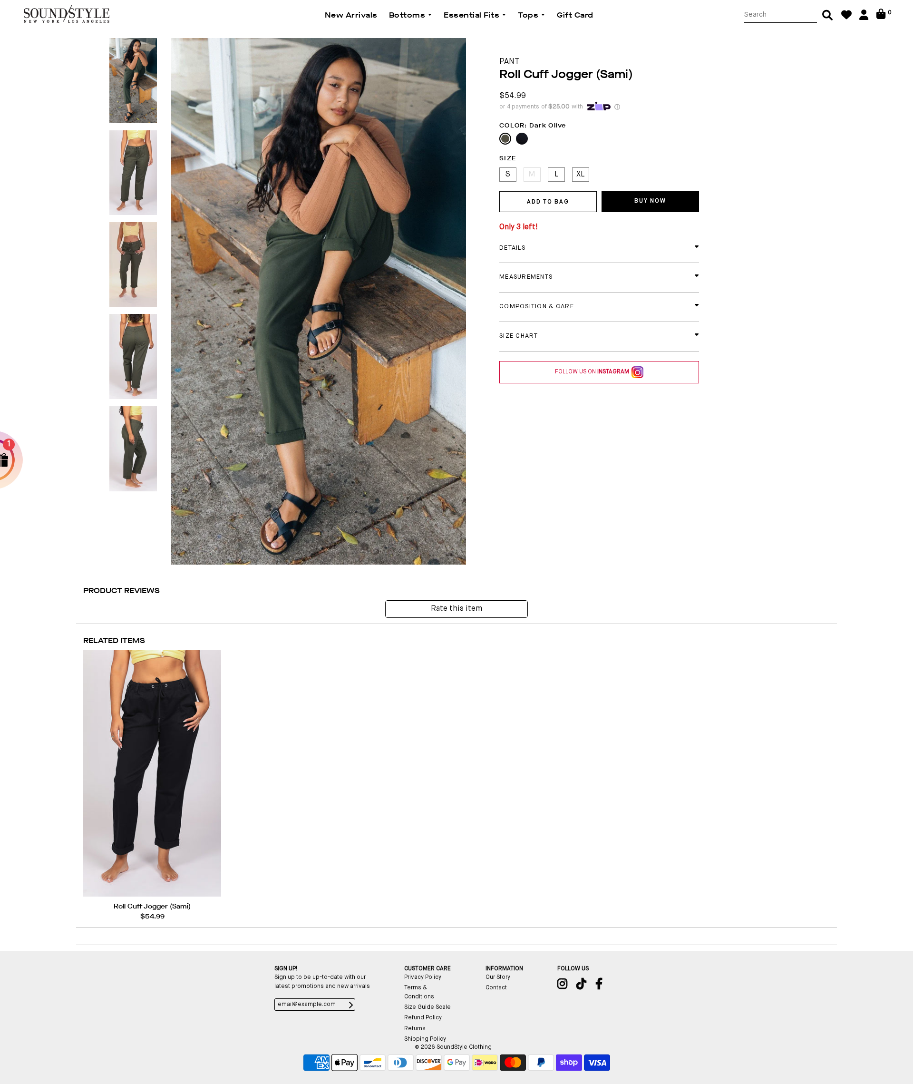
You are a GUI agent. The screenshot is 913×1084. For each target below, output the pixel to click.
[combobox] (780, 15)
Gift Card (575, 15)
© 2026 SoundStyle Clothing (453, 1047)
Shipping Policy (425, 1039)
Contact (496, 988)
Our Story (498, 977)
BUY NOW (650, 201)
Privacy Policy (422, 977)
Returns (415, 1029)
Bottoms (408, 15)
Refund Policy (423, 1018)
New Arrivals (351, 15)
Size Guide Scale (427, 1007)
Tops (529, 15)
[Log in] (863, 18)
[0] (880, 18)
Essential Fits (473, 15)
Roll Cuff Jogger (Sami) (152, 906)
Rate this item (456, 609)
